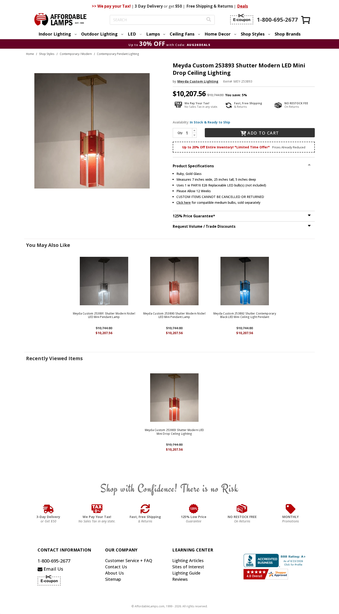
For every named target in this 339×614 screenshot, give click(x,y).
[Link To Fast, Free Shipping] (145, 509)
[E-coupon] (242, 19)
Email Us (52, 569)
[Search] (208, 20)
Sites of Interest (188, 566)
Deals (242, 6)
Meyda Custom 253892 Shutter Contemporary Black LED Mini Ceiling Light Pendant (244, 315)
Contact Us (116, 566)
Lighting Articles (188, 560)
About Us (114, 573)
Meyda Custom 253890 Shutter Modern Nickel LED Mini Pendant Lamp (174, 315)
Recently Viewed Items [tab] (54, 358)
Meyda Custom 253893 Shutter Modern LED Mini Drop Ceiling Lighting (174, 431)
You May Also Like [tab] (48, 245)
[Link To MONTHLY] (290, 509)
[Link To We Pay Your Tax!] (97, 509)
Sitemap (113, 579)
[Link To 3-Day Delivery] (48, 509)
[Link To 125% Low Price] (193, 509)
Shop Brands (287, 34)
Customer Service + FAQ (128, 560)
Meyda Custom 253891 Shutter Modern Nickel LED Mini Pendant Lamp (104, 315)
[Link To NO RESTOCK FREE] (242, 509)
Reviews (180, 579)
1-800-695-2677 (54, 561)
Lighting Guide (186, 573)
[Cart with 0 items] (306, 19)
